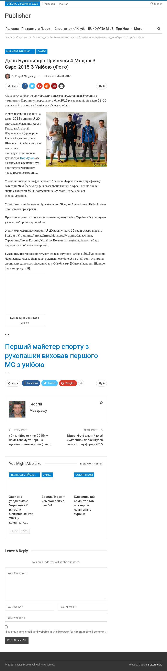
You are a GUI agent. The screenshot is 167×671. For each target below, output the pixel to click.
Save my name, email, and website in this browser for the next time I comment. (56, 631)
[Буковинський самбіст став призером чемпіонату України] (88, 482)
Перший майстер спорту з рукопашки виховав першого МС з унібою (51, 355)
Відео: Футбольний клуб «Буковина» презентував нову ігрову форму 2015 (84, 440)
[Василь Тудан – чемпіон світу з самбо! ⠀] (56, 482)
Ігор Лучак (27, 158)
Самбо (41, 51)
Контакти (49, 4)
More (138, 29)
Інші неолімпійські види (20, 51)
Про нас (63, 4)
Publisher (18, 15)
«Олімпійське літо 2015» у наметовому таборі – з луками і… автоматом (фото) (30, 440)
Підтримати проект (36, 29)
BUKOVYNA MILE (100, 29)
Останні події (84, 474)
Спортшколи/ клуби (70, 29)
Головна (12, 29)
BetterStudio (155, 664)
